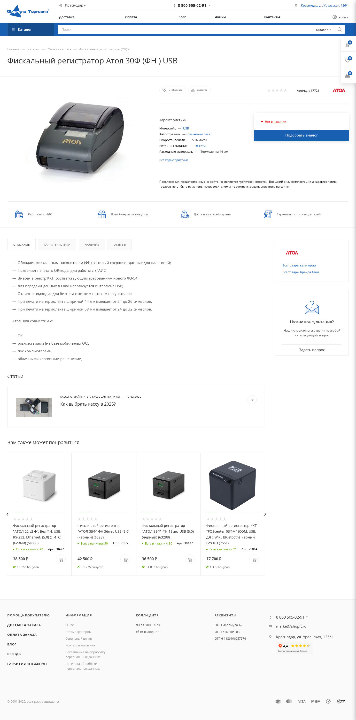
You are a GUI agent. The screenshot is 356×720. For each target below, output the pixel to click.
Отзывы (120, 244)
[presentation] (7, 514)
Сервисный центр (78, 638)
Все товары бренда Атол (300, 272)
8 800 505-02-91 (192, 5)
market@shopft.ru (291, 626)
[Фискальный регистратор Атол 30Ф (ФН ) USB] (78, 138)
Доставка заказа (24, 625)
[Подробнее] (252, 399)
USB (186, 128)
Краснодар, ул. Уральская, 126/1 (325, 5)
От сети (200, 146)
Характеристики (57, 244)
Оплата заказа (22, 634)
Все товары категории (299, 265)
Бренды (14, 654)
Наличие (92, 244)
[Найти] (339, 29)
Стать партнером (78, 631)
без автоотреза (198, 134)
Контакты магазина (80, 645)
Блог (11, 644)
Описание (21, 244)
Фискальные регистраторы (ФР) (103, 49)
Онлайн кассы (58, 49)
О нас (69, 625)
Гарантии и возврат (27, 663)
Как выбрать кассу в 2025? (88, 404)
